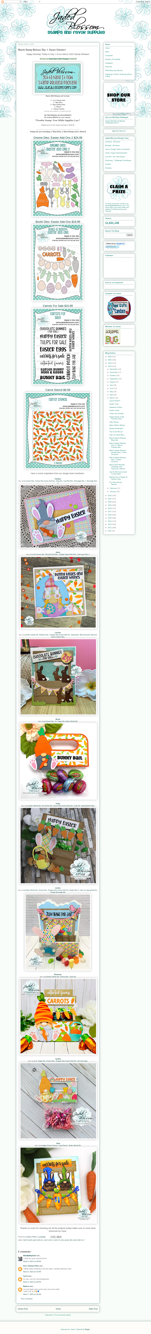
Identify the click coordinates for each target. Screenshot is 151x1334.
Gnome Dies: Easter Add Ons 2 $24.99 (58, 137)
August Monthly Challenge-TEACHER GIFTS (115, 122)
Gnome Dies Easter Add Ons (45, 481)
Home (58, 1309)
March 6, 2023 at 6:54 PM (32, 1282)
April (112, 395)
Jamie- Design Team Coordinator (117, 149)
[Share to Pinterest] (60, 1237)
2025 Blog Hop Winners (114, 70)
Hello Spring (113, 422)
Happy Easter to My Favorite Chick (116, 418)
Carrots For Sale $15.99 (58, 305)
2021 (110, 499)
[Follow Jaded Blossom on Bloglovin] (115, 245)
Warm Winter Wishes (117, 425)
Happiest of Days (115, 407)
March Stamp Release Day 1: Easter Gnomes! (117, 459)
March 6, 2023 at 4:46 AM (32, 1261)
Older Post (93, 1309)
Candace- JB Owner (112, 142)
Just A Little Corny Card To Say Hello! (118, 473)
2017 (110, 511)
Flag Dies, (59, 481)
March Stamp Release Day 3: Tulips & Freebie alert (117, 445)
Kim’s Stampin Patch (31, 1266)
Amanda (108, 168)
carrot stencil (48, 1240)
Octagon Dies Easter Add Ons (66, 1061)
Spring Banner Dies (87, 806)
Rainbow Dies (43, 635)
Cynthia (58, 1059)
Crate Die (77, 806)
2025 (110, 360)
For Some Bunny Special (115, 483)
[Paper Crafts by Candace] (119, 319)
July (111, 385)
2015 (110, 518)
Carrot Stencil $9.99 (57, 389)
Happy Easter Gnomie (49, 1145)
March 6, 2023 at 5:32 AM (32, 1272)
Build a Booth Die (32, 635)
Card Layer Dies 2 (83, 554)
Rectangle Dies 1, (80, 481)
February (113, 488)
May (111, 391)
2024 (110, 363)
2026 (110, 357)
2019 (110, 505)
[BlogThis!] (54, 1237)
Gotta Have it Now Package (59, 59)
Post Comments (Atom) (63, 1315)
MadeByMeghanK (29, 1256)
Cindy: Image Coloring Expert (116, 153)
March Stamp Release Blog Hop (117, 439)
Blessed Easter (85, 635)
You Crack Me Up (115, 432)
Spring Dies (75, 635)
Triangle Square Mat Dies (67, 554)
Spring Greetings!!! (116, 428)
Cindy (58, 804)
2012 (110, 528)
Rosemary (57, 974)
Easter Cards (114, 410)
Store (107, 52)
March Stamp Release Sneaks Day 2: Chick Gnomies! (118, 452)
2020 (110, 502)
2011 (110, 531)
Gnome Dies (30, 481)
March (112, 398)
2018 (110, 508)
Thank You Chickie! (116, 413)
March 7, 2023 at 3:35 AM (32, 1294)
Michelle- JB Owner (112, 145)
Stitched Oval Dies (51, 554)
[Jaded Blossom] (119, 131)
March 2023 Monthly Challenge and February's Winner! (117, 467)
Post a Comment (26, 1299)
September (114, 379)
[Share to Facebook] (58, 1237)
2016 (110, 515)
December (114, 369)
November (114, 372)
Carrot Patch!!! (114, 401)
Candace (58, 479)
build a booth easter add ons (33, 1240)
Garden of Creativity (112, 59)
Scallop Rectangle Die (57, 892)
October (113, 375)
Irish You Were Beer (116, 435)
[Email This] (51, 1237)
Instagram (109, 63)
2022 (110, 495)
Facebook (109, 55)
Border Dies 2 (74, 890)
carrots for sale (58, 1240)
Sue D (25, 1276)
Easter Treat (114, 404)
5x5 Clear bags (82, 1061)
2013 (110, 524)
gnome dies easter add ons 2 (74, 1240)
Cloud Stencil (62, 1145)
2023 (110, 366)
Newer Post (23, 1309)
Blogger (87, 1329)
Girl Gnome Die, (39, 554)
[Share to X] (56, 1237)
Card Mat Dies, (68, 481)
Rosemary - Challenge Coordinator (118, 160)
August (112, 382)
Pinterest (108, 67)
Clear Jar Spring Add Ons (88, 890)
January (113, 491)
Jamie (58, 552)
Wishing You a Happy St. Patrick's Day (118, 478)
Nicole (58, 719)
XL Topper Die (60, 721)
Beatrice (26, 1286)
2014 (110, 521)
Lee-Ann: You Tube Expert (115, 157)
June (112, 388)
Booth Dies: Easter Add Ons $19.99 (58, 221)
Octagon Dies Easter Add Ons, (60, 635)
